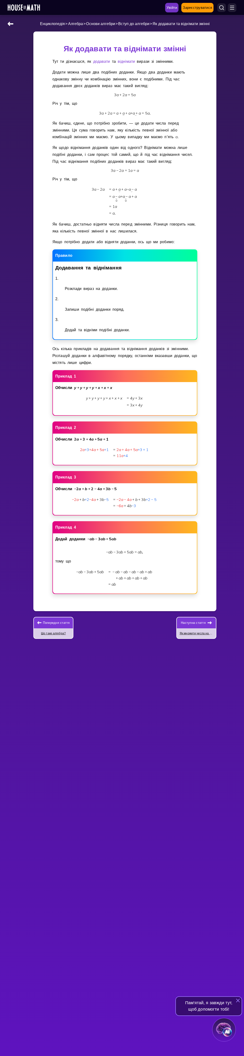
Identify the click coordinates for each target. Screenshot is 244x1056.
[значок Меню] (232, 7)
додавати (101, 61)
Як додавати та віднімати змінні (181, 24)
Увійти (172, 7)
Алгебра (75, 24)
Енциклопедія (52, 24)
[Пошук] (221, 7)
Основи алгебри (100, 24)
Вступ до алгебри (133, 24)
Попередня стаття (56, 623)
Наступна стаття (193, 623)
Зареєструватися (197, 7)
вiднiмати (126, 61)
